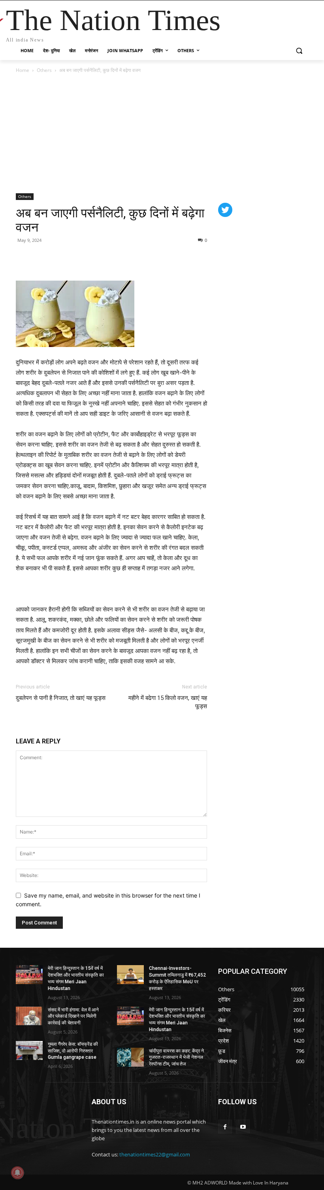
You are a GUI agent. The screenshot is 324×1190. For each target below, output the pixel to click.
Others (44, 70)
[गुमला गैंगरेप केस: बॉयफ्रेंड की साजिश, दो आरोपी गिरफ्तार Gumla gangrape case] (29, 1050)
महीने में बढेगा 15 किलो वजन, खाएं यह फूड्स (167, 702)
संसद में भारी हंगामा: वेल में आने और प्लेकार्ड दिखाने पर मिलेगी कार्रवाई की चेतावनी (73, 1016)
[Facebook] (24, 258)
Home (22, 70)
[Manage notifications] (17, 1172)
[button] (299, 50)
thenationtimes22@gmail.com (154, 1154)
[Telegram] (78, 258)
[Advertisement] (162, 134)
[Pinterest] (42, 258)
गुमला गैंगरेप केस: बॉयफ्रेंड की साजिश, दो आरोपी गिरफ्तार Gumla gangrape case (73, 1050)
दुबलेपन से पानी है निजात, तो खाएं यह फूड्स (60, 698)
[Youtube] (243, 1126)
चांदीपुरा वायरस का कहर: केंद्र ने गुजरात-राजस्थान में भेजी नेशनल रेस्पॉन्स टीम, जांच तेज (176, 1057)
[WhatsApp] (60, 258)
